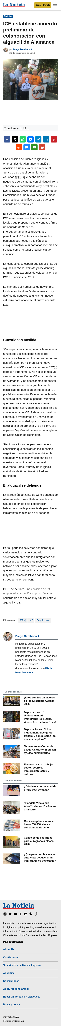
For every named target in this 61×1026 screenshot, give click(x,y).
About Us (8, 949)
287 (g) (23, 620)
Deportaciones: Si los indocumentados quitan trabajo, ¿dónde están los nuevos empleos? (40, 734)
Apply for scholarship (16, 988)
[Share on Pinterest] (54, 139)
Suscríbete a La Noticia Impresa (22, 965)
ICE (31, 620)
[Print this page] (42, 147)
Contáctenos (10, 957)
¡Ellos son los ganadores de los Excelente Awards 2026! (39, 700)
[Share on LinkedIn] (46, 139)
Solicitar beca (11, 981)
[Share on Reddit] (19, 147)
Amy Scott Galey (46, 186)
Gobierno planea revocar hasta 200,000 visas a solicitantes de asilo (39, 824)
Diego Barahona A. (23, 49)
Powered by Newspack (13, 1021)
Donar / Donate (43, 5)
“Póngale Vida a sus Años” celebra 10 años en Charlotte (40, 806)
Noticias (8, 16)
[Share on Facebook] (7, 139)
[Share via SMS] (26, 147)
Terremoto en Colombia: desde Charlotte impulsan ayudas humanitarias (40, 749)
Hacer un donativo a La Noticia (21, 996)
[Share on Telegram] (38, 139)
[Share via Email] (34, 147)
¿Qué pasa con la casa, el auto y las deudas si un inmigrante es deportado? (40, 857)
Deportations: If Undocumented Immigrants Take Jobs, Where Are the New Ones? (40, 717)
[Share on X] (15, 139)
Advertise (9, 973)
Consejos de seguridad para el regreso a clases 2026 (38, 841)
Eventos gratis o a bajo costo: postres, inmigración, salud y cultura (38, 769)
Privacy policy (11, 1004)
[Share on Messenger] (30, 139)
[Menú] (55, 5)
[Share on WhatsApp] (23, 139)
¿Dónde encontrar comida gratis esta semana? (40, 788)
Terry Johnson (43, 620)
